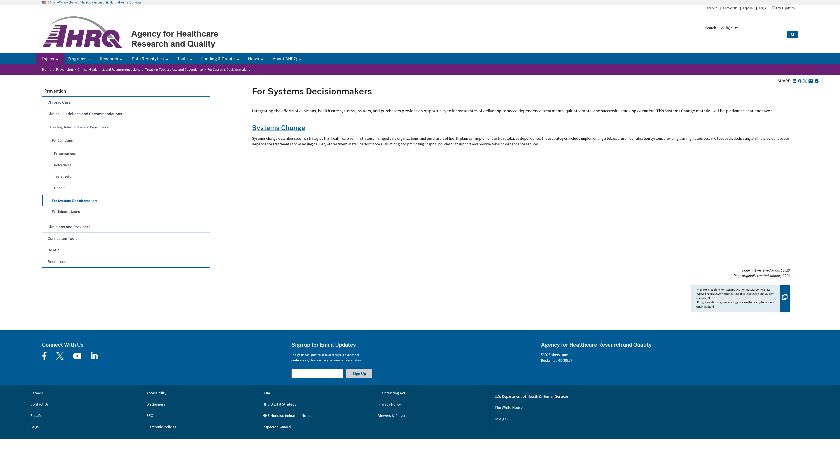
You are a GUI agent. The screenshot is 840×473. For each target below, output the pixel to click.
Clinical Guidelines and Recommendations (108, 69)
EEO (149, 415)
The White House (509, 407)
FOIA (266, 392)
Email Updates (785, 8)
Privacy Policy (389, 404)
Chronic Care (59, 102)
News (253, 58)
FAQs (762, 8)
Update (59, 188)
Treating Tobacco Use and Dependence (174, 69)
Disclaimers (155, 404)
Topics (48, 58)
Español (748, 8)
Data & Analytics (148, 58)
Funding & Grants (218, 58)
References (62, 165)
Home (46, 69)
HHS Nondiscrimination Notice (287, 415)
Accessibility (156, 392)
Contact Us (730, 8)
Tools (182, 58)
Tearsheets (62, 176)
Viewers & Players (392, 415)
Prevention (64, 69)
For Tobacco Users (66, 212)
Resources (56, 261)
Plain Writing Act (391, 392)
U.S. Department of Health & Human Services (532, 396)
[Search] (792, 34)
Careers (712, 8)
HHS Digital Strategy (279, 404)
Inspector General (276, 426)
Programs (77, 58)
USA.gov (501, 418)
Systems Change (278, 128)
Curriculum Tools (62, 238)
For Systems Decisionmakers (75, 201)
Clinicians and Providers (68, 226)
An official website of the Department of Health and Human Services (97, 2)
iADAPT (54, 250)
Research (109, 58)
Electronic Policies (161, 426)
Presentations (65, 153)
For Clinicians (62, 140)
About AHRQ (285, 58)
